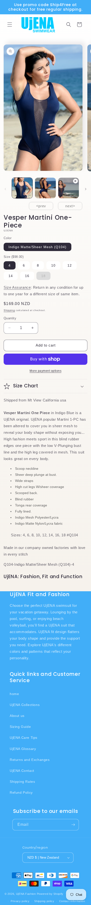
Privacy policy (20, 901)
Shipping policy (44, 901)
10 (53, 265)
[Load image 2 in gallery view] (45, 188)
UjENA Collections (25, 705)
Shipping (9, 310)
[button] (9, 24)
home (14, 694)
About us (17, 716)
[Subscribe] (73, 824)
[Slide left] (5, 189)
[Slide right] (85, 189)
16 (27, 276)
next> (70, 206)
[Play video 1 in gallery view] (68, 188)
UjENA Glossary (23, 749)
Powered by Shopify (50, 893)
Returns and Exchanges (30, 760)
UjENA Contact (22, 771)
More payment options (45, 371)
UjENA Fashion (26, 893)
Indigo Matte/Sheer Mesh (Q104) (37, 247)
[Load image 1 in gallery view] (22, 188)
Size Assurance (17, 287)
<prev (41, 206)
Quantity (10, 318)
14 (10, 276)
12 (69, 265)
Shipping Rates (22, 781)
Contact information (72, 901)
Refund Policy (21, 792)
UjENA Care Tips (23, 738)
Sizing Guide (20, 727)
